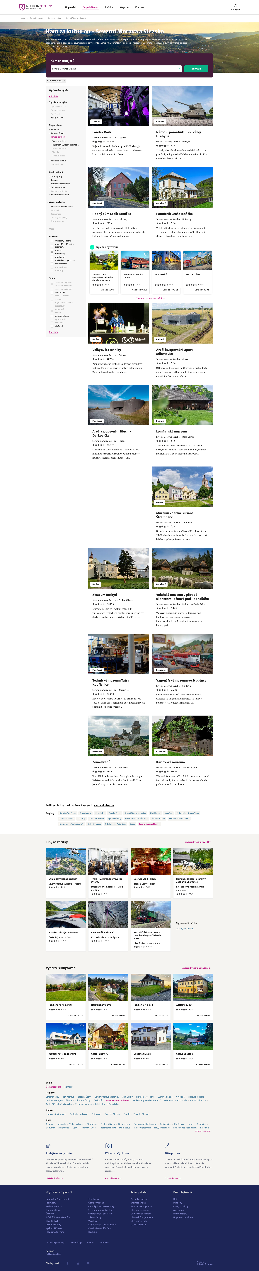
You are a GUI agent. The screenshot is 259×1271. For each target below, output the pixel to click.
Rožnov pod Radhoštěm (145, 1124)
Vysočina (168, 813)
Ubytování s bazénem (141, 1213)
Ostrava (49, 1124)
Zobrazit (196, 68)
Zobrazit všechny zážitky (198, 842)
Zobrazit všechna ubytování (149, 298)
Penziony (177, 1202)
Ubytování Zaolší (142, 1053)
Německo (69, 1087)
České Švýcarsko (94, 824)
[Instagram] (78, 1263)
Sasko (132, 824)
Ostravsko (96, 1114)
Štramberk (92, 1124)
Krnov (190, 1124)
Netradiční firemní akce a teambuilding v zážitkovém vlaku (148, 935)
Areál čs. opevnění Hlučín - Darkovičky (112, 433)
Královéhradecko (66, 818)
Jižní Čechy (99, 813)
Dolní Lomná (124, 1124)
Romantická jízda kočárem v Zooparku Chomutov (191, 880)
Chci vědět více (53, 1178)
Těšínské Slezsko (141, 1114)
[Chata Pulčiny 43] (108, 1036)
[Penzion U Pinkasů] (151, 987)
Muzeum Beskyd (104, 595)
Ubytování (70, 7)
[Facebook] (67, 1263)
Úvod (23, 18)
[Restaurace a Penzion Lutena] (135, 260)
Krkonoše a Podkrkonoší (179, 818)
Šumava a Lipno (158, 818)
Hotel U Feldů (161, 274)
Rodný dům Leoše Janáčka (111, 214)
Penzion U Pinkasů (143, 1004)
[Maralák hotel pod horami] (66, 1036)
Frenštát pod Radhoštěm (185, 1127)
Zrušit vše (53, 96)
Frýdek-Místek (108, 1124)
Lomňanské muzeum (171, 431)
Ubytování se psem (140, 1210)
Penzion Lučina (193, 274)
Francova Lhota (89, 1127)
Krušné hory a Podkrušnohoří (71, 824)
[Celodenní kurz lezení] (108, 914)
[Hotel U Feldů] (166, 260)
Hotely (176, 1199)
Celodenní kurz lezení (102, 932)
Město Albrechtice (142, 1127)
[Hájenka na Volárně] (108, 987)
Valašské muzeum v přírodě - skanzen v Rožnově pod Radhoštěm (182, 597)
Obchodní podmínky (55, 1242)
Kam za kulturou (104, 805)
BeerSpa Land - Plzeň (145, 879)
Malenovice (63, 1127)
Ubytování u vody (139, 1221)
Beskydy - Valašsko (79, 1114)
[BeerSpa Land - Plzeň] (151, 861)
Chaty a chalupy (180, 1206)
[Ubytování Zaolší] (151, 1036)
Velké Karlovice (76, 1124)
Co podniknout (90, 7)
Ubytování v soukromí (183, 1217)
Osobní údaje (76, 1242)
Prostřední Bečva (108, 1127)
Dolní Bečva (124, 1127)
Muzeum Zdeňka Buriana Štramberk (175, 515)
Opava (76, 1127)
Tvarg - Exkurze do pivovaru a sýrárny (106, 880)
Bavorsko (92, 1232)
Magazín (124, 7)
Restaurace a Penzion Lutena (133, 276)
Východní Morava (96, 818)
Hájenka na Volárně (101, 1004)
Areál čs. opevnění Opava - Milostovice (176, 352)
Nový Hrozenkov (162, 1127)
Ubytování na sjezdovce (142, 1217)
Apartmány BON (184, 1004)
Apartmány (178, 1210)
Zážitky (109, 7)
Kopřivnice (179, 1124)
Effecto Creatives (205, 1263)
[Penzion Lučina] (197, 260)
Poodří (127, 1114)
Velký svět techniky (106, 350)
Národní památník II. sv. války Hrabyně (178, 134)
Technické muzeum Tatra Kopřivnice (110, 682)
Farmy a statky (180, 1213)
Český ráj (81, 818)
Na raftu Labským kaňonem (63, 932)
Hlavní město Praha (67, 813)
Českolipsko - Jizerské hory (187, 813)
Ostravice (201, 1124)
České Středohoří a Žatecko (136, 818)
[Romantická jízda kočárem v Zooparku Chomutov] (193, 861)
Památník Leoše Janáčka (174, 214)
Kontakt (139, 7)
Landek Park (101, 132)
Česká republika (54, 18)
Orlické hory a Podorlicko (115, 824)
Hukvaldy (61, 1124)
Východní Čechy (114, 818)
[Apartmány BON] (193, 987)
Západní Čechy (114, 813)
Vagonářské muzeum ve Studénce (181, 680)
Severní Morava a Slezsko (76, 18)
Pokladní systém (53, 1254)
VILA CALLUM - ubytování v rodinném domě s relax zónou (102, 277)
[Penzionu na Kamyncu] (66, 987)
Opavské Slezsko (112, 1114)
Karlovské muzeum (170, 762)
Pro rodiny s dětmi (139, 1199)
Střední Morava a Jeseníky (135, 813)
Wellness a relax (138, 1202)
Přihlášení (104, 1242)
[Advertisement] (66, 384)
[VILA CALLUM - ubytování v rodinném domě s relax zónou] (104, 260)
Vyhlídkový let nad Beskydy (63, 879)
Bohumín (50, 1127)
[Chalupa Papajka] (193, 1036)
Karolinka (204, 1127)
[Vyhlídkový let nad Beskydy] (66, 861)
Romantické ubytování (141, 1206)
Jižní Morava (155, 813)
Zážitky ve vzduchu (185, 928)
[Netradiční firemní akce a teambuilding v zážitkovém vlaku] (151, 914)
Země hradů (101, 762)
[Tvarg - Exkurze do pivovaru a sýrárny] (108, 861)
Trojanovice (165, 1124)
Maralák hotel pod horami (62, 1053)
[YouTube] (88, 1263)
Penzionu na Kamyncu (60, 1004)
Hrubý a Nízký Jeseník (56, 1114)
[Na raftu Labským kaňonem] (66, 914)
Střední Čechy (85, 813)
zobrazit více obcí (203, 1131)
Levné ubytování (138, 1224)
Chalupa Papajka (184, 1053)
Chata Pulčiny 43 (99, 1053)
